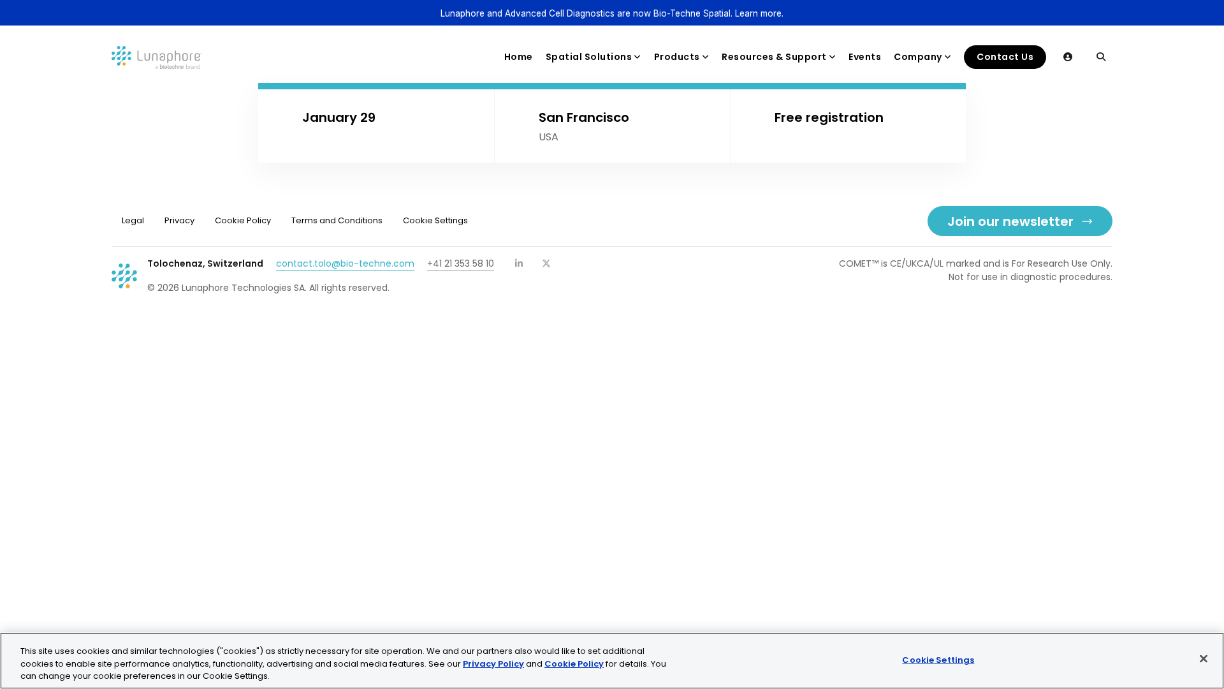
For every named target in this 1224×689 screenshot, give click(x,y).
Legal (133, 220)
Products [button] (677, 56)
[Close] (1204, 658)
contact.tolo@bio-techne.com (345, 263)
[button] (1067, 56)
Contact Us (1005, 56)
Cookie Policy (243, 220)
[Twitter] (546, 263)
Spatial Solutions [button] (589, 56)
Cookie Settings (938, 659)
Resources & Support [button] (774, 56)
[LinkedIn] (520, 263)
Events (865, 56)
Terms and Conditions (336, 220)
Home (518, 56)
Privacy (179, 220)
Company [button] (918, 56)
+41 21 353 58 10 (460, 263)
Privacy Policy (493, 664)
